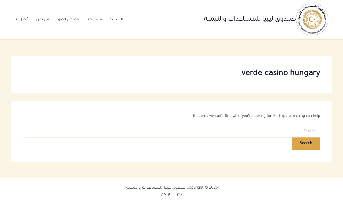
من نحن (42, 20)
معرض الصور (68, 20)
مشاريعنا (94, 20)
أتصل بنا (21, 20)
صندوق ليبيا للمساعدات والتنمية (250, 19)
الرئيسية (116, 20)
